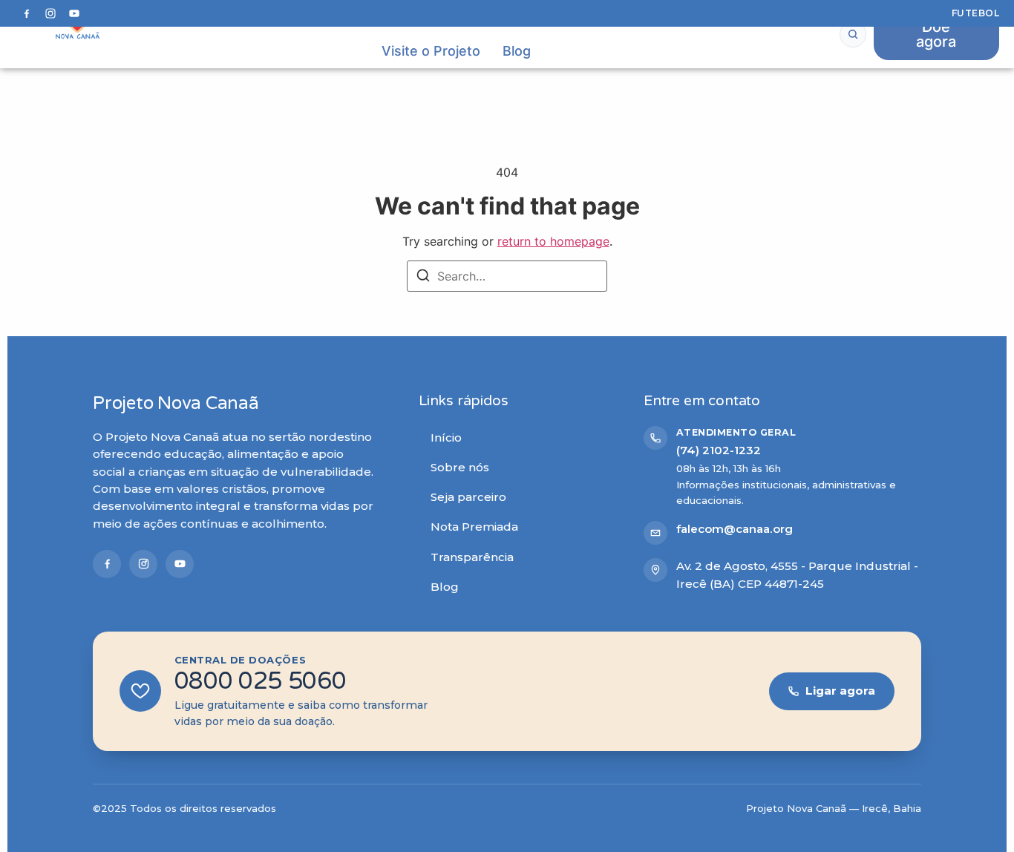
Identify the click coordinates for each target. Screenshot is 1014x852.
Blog (517, 51)
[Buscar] (853, 34)
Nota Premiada (474, 527)
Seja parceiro (468, 497)
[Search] (423, 277)
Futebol (975, 13)
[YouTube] (74, 13)
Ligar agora (840, 691)
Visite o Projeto (431, 51)
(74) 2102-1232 (718, 450)
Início (446, 437)
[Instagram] (50, 13)
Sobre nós (460, 467)
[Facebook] (27, 13)
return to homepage (553, 241)
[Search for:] (507, 276)
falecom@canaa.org (734, 529)
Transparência (472, 557)
